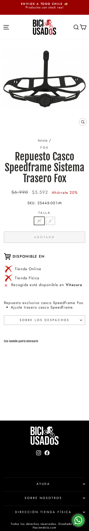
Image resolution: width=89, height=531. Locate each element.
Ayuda (43, 484)
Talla (44, 213)
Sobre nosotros (43, 498)
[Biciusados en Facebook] (47, 460)
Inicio (42, 140)
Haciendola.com (44, 528)
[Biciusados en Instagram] (38, 460)
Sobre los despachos (44, 320)
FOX (44, 147)
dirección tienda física (43, 512)
